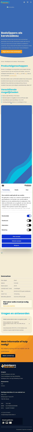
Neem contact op (8, 356)
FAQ (2, 383)
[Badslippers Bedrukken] (5, 2)
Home (2, 61)
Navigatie (3, 372)
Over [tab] (27, 189)
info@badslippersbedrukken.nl (8, 414)
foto (26, 73)
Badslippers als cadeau (11, 61)
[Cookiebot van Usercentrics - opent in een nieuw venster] (24, 186)
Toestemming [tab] (6, 189)
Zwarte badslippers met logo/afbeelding (10, 376)
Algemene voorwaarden (27, 429)
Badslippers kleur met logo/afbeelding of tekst (12, 378)
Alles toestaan (16, 236)
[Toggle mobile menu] (30, 2)
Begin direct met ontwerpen (12, 52)
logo (15, 73)
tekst (20, 73)
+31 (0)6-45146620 (5, 412)
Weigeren (16, 245)
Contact (3, 385)
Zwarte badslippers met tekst (8, 374)
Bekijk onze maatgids (9, 306)
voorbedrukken (12, 75)
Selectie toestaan (16, 241)
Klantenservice (4, 381)
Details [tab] (16, 189)
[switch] (29, 220)
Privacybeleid (19, 429)
